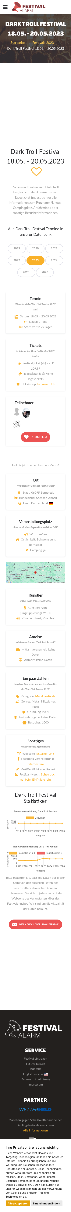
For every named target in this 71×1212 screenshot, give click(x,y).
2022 (16, 260)
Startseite (17, 43)
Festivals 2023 (43, 43)
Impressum (35, 1084)
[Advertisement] (35, 100)
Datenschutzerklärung (35, 1079)
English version (33, 1074)
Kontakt (35, 1068)
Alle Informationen (35, 1130)
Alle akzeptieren (18, 1203)
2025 (26, 272)
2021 (54, 248)
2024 (54, 260)
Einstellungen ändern (47, 1203)
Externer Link (46, 384)
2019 (16, 248)
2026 (45, 272)
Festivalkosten (35, 1063)
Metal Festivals (45, 696)
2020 (35, 248)
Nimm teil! (39, 437)
